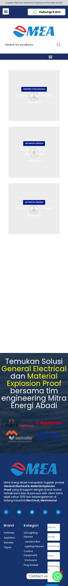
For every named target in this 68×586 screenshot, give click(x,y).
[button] (6, 11)
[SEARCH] (58, 44)
